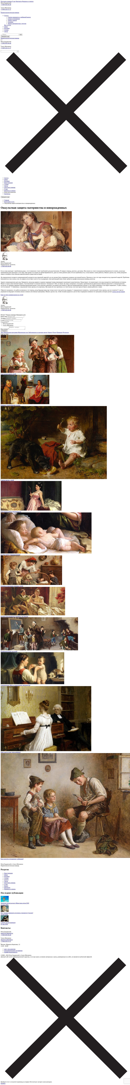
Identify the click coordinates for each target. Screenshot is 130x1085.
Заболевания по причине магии (37, 332)
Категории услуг (9, 201)
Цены (6, 26)
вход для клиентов (9, 949)
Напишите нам (5, 36)
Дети (2, 332)
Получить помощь (6, 1)
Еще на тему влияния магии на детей (12, 295)
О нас (14, 1)
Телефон (3, 318)
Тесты (6, 31)
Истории (7, 28)
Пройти (3, 1083)
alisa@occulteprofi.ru (7, 939)
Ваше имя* (4, 316)
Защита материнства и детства (17, 23)
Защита (50, 332)
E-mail (2, 320)
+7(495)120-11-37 (6, 9)
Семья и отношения (14, 19)
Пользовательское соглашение (13, 950)
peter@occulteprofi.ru (7, 933)
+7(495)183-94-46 (6, 4)
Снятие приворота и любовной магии (19, 17)
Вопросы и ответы (27, 1)
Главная (6, 200)
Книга (6, 886)
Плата (54, 332)
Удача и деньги (12, 20)
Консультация (8, 182)
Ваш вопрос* (5, 329)
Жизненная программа (11, 332)
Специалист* (5, 322)
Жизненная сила (23, 332)
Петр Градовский (8, 323)
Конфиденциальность (10, 952)
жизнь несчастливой (118, 291)
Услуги (6, 15)
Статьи (6, 30)
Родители (66, 332)
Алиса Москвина (8, 325)
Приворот (60, 332)
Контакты (19, 1)
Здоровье (10, 22)
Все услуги (7, 25)
